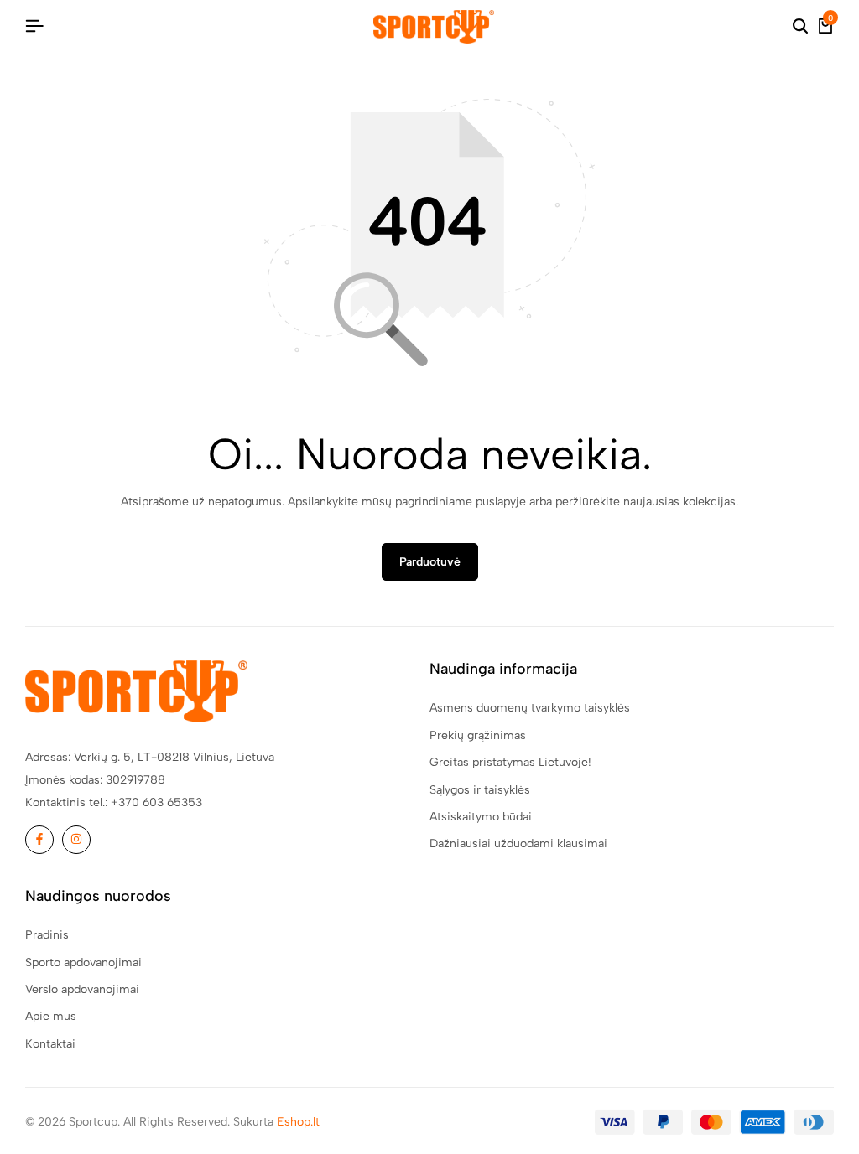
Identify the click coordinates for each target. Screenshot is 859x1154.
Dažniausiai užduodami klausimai (518, 843)
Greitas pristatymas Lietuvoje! (510, 762)
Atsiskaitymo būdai (481, 817)
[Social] (39, 839)
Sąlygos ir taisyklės (480, 790)
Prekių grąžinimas (478, 735)
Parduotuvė (430, 562)
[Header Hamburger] (34, 26)
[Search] (800, 27)
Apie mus (50, 1016)
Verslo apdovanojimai (82, 989)
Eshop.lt (298, 1122)
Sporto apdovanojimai (83, 962)
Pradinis (47, 935)
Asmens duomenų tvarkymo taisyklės (530, 708)
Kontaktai (50, 1044)
